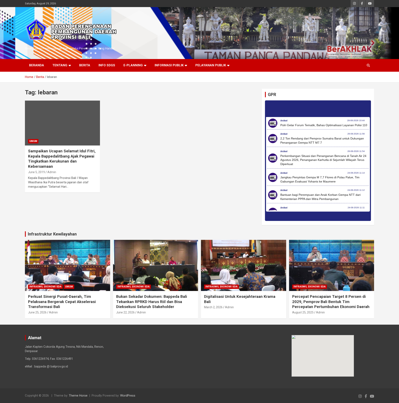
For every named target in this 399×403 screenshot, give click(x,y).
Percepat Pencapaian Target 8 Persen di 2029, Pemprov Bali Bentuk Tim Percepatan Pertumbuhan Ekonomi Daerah (330, 301)
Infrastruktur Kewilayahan (52, 234)
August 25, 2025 (303, 312)
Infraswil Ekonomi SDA (45, 286)
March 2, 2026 (213, 307)
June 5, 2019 (36, 172)
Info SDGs (107, 65)
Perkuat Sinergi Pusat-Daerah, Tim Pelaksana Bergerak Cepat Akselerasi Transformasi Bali (62, 301)
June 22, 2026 (125, 312)
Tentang (59, 65)
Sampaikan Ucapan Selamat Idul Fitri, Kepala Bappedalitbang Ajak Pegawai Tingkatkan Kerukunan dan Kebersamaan (62, 159)
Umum (33, 141)
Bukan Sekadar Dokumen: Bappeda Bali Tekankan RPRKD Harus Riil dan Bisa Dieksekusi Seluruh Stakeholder (151, 301)
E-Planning (133, 65)
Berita (84, 65)
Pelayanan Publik (210, 65)
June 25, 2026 (37, 312)
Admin (51, 172)
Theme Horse (78, 395)
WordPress (127, 395)
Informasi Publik (169, 65)
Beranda (36, 65)
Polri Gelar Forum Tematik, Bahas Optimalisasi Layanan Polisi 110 (323, 125)
